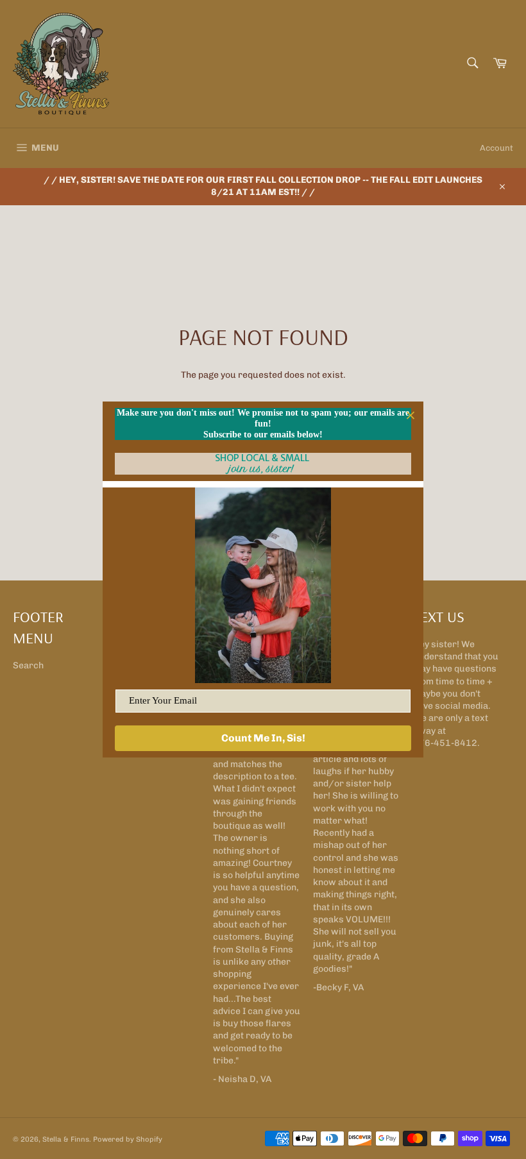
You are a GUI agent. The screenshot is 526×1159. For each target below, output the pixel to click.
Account (496, 148)
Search (28, 665)
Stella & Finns (65, 1139)
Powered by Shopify (127, 1139)
